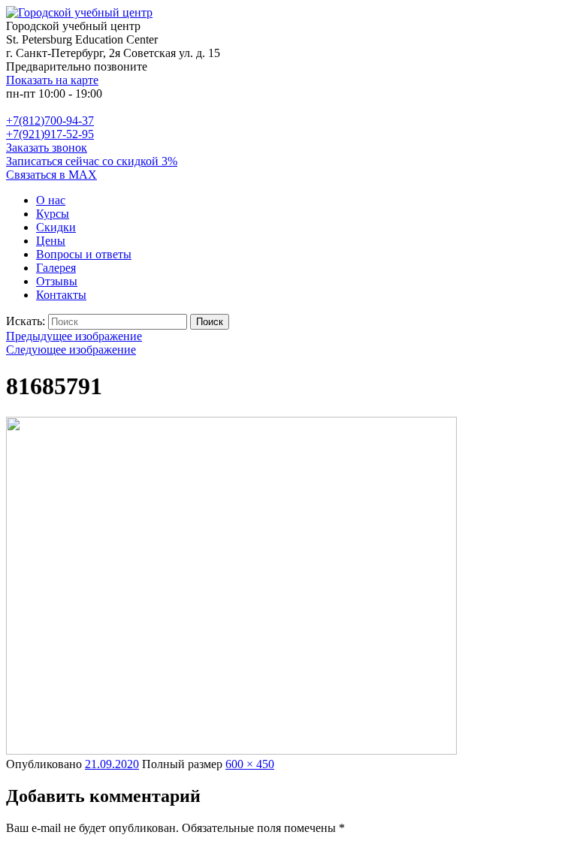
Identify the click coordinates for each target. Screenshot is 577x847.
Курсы (52, 213)
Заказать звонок (46, 147)
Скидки (56, 227)
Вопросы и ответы (83, 254)
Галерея (56, 267)
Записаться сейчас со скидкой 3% (91, 161)
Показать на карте (52, 80)
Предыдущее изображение (74, 336)
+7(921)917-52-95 (50, 134)
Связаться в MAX (51, 174)
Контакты (61, 294)
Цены (50, 240)
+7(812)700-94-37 (50, 120)
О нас (50, 200)
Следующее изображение (71, 349)
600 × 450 (249, 764)
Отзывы (56, 281)
